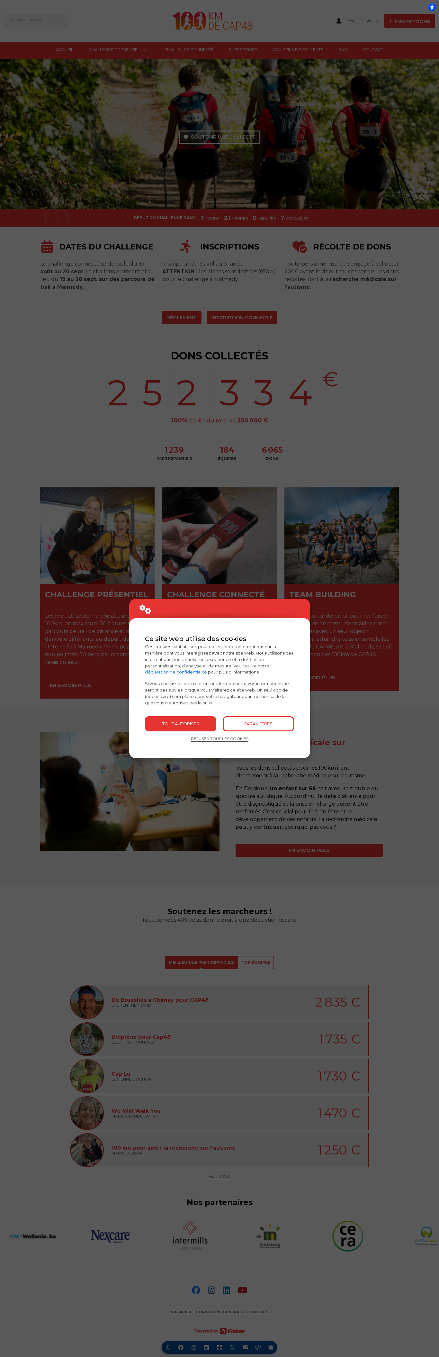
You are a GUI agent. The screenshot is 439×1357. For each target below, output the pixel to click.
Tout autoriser (180, 723)
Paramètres (258, 723)
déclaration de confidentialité (176, 671)
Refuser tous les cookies (219, 739)
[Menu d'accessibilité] (432, 7)
